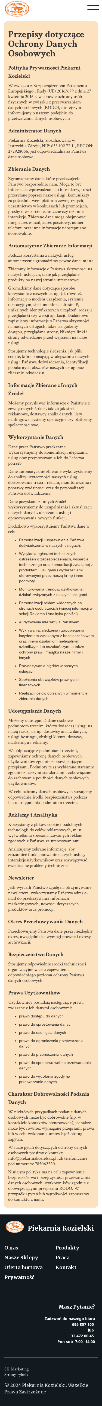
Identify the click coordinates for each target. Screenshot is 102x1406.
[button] (93, 7)
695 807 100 (83, 1324)
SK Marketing (16, 1369)
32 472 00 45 (82, 1335)
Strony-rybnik (16, 1375)
